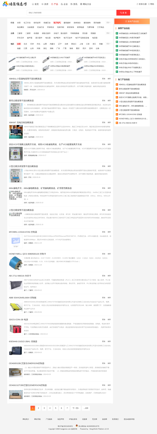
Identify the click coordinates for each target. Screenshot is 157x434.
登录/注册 (143, 4)
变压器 (84, 33)
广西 (64, 48)
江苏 (88, 44)
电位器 (48, 38)
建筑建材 (67, 23)
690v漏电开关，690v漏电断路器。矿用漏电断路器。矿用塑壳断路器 (40, 188)
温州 (25, 155)
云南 (97, 48)
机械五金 (47, 23)
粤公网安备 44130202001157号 (88, 426)
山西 (45, 44)
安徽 (101, 44)
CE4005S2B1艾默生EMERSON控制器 (26, 363)
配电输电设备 (32, 155)
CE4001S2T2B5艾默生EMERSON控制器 (28, 385)
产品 (55, 4)
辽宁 (60, 44)
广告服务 (49, 419)
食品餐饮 (20, 27)
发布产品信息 (133, 21)
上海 (81, 44)
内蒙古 (52, 44)
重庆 (78, 48)
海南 (71, 48)
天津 (32, 44)
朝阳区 (26, 90)
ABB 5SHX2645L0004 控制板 (22, 298)
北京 (25, 44)
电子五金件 (68, 38)
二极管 (28, 33)
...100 (86, 408)
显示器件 (38, 38)
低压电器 (31, 115)
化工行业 (27, 23)
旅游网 (104, 419)
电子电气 (57, 23)
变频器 (93, 33)
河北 (38, 44)
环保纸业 (50, 27)
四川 (84, 48)
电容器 (94, 38)
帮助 (152, 4)
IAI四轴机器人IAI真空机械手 (128, 38)
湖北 (45, 48)
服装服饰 (87, 23)
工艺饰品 (100, 27)
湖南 (51, 48)
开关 (29, 177)
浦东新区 (27, 374)
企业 (65, 4)
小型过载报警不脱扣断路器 (21, 210)
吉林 (66, 44)
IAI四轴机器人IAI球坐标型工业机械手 (131, 33)
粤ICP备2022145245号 (65, 426)
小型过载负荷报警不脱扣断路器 (23, 166)
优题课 (84, 419)
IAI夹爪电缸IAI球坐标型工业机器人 (131, 59)
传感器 (36, 33)
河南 (38, 48)
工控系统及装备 (33, 334)
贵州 (91, 48)
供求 (46, 4)
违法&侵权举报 (129, 419)
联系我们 (115, 419)
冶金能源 (30, 27)
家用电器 (80, 27)
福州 (25, 243)
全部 (19, 23)
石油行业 (40, 27)
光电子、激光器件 (60, 33)
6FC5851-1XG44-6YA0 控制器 (23, 232)
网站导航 (37, 419)
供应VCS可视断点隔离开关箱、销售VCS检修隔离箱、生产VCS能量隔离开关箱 (45, 144)
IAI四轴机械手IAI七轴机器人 (128, 46)
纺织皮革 (37, 23)
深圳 (25, 115)
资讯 (75, 4)
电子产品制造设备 (82, 38)
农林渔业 (77, 23)
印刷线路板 (75, 33)
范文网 (94, 419)
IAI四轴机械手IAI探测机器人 (128, 55)
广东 (58, 48)
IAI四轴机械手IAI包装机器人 (128, 50)
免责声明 (60, 419)
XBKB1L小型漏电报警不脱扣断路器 (25, 79)
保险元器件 (46, 33)
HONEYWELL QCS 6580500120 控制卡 (27, 254)
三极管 (19, 33)
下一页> (75, 408)
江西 (25, 48)
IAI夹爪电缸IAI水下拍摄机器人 (129, 67)
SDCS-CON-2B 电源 (18, 319)
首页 (36, 4)
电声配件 (57, 38)
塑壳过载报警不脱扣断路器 (21, 100)
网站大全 (86, 4)
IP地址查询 (73, 419)
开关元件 (20, 38)
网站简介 (26, 419)
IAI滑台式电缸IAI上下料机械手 (129, 72)
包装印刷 (60, 27)
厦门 (25, 290)
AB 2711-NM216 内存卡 (20, 276)
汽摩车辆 (90, 27)
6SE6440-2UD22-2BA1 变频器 (23, 341)
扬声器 (29, 38)
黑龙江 (73, 44)
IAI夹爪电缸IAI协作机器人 (127, 63)
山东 (32, 48)
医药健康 (97, 23)
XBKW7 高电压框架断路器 (21, 122)
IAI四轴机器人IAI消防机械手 (128, 42)
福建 (19, 48)
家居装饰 (70, 27)
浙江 (94, 44)
